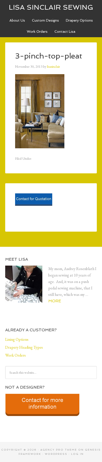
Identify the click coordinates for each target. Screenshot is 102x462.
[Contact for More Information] (42, 417)
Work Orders (37, 31)
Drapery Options (79, 20)
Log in (77, 454)
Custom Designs (45, 20)
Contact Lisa (64, 31)
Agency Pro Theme (58, 449)
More (54, 301)
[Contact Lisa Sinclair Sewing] (33, 207)
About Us (17, 20)
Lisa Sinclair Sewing (51, 7)
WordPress (56, 454)
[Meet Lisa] (26, 288)
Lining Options (16, 339)
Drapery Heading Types (24, 347)
